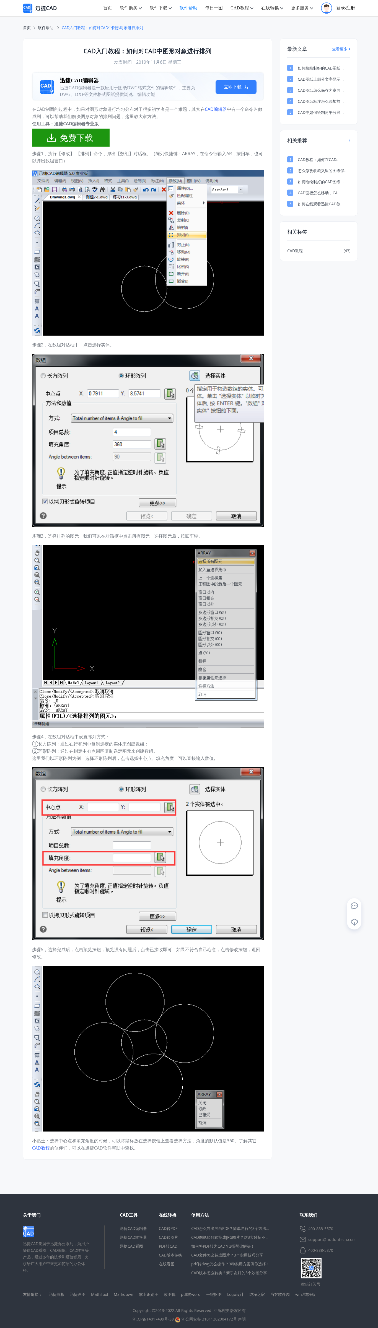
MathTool (99, 1294)
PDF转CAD (168, 1246)
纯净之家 (257, 1294)
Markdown (123, 1294)
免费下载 (76, 137)
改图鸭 (169, 1294)
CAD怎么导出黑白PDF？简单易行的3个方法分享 (232, 1228)
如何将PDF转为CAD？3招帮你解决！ (223, 1246)
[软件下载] (354, 922)
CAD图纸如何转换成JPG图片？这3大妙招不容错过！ (236, 1237)
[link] (102, 28)
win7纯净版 (305, 1294)
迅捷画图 (78, 1294)
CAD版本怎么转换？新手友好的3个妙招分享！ (231, 1272)
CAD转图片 (168, 1237)
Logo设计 (235, 1294)
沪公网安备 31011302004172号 (208, 1319)
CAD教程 (41, 1148)
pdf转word (191, 1294)
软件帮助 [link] (46, 27)
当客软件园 (280, 1294)
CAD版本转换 (170, 1255)
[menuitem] (107, 8)
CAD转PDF (168, 1228)
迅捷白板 (56, 1294)
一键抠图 (214, 1294)
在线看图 (166, 1263)
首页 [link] (27, 27)
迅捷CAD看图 (131, 1246)
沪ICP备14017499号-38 (153, 1319)
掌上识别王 (148, 1294)
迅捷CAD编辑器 (133, 1228)
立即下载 (233, 87)
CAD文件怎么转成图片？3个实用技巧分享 (227, 1255)
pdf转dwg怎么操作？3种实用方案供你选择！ (230, 1263)
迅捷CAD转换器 (133, 1237)
